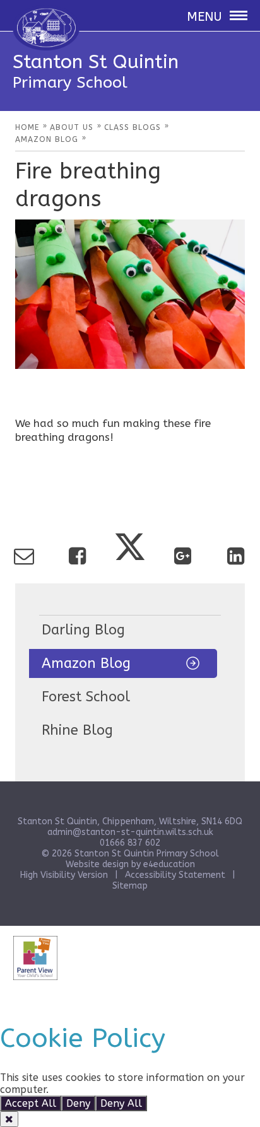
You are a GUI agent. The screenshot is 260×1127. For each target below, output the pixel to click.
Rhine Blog (77, 730)
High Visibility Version (64, 875)
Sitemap (130, 885)
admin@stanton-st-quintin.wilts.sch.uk (130, 832)
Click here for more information (129, 1089)
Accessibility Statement (175, 875)
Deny (78, 1103)
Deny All (121, 1103)
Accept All (30, 1103)
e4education (169, 864)
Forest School (86, 697)
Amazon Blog (86, 663)
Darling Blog (83, 630)
